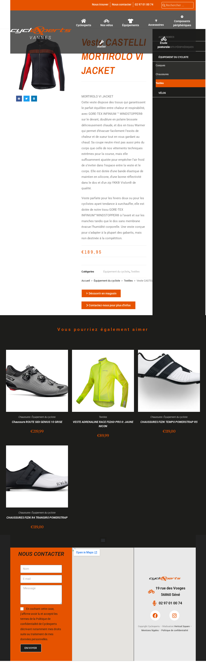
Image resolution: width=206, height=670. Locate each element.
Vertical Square (182, 626)
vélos (162, 93)
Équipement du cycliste (116, 271)
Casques (160, 65)
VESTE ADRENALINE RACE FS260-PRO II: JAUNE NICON (103, 424)
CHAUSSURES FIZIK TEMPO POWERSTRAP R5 (169, 422)
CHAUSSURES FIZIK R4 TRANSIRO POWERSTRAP (37, 517)
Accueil (85, 280)
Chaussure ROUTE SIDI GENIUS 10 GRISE (37, 422)
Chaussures (162, 74)
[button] (19, 98)
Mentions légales (150, 630)
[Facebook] (155, 615)
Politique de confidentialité (174, 630)
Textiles (135, 271)
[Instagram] (174, 615)
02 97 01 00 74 (144, 4)
